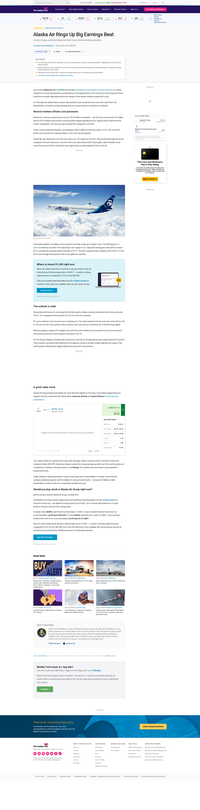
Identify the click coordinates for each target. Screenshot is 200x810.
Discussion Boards (134, 750)
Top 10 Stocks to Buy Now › (155, 9)
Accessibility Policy (80, 776)
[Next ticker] (150, 18)
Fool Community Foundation (154, 757)
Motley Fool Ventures (152, 753)
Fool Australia (115, 747)
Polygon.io (57, 760)
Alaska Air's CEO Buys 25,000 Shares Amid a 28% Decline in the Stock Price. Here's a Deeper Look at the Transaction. (47, 584)
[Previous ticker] (35, 18)
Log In (155, 2)
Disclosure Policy (65, 776)
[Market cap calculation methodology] (122, 424)
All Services (99, 747)
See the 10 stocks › (45, 537)
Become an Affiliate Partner (154, 760)
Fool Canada (115, 750)
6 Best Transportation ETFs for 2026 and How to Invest (78, 582)
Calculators (132, 753)
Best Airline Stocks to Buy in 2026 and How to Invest (110, 582)
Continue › (45, 689)
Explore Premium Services (54, 28)
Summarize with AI (74, 51)
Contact (76, 760)
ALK (55, 90)
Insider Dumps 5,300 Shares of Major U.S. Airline (47, 611)
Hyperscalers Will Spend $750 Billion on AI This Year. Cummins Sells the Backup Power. (110, 612)
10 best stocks (80, 281)
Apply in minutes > (150, 179)
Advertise (76, 763)
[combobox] (51, 2)
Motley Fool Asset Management (155, 747)
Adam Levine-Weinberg (44, 46)
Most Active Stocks (158, 16)
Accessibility (143, 2)
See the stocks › (47, 290)
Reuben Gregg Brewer (114, 607)
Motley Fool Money (101, 766)
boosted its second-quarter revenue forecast (93, 90)
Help (163, 2)
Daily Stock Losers (160, 22)
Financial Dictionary (134, 757)
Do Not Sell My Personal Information (153, 776)
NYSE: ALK (57, 409)
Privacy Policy (52, 776)
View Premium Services (153, 726)
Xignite (49, 760)
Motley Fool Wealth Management (156, 750)
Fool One (98, 763)
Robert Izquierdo (50, 578)
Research (76, 753)
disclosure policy (110, 656)
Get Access (138, 132)
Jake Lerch (47, 607)
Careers (76, 750)
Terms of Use (39, 776)
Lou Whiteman (80, 578)
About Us (76, 747)
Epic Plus (98, 757)
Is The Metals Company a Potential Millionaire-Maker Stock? (78, 611)
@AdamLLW (70, 643)
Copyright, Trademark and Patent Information (105, 776)
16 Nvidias (96, 670)
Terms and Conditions (130, 776)
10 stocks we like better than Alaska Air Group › (56, 75)
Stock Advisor (99, 750)
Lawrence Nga (80, 607)
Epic (96, 753)
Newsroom (77, 757)
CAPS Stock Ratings (135, 747)
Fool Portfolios (100, 760)
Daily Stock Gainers (157, 19)
